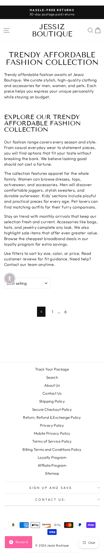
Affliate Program (52, 465)
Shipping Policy (52, 401)
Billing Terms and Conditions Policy (52, 449)
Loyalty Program (52, 457)
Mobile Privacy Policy (52, 433)
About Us (52, 385)
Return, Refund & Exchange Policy (52, 417)
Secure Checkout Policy (52, 409)
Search (52, 377)
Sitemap (52, 473)
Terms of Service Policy (52, 441)
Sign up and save (51, 488)
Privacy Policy (52, 425)
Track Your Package (52, 369)
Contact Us (52, 393)
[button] (9, 278)
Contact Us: (50, 499)
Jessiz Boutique (52, 30)
